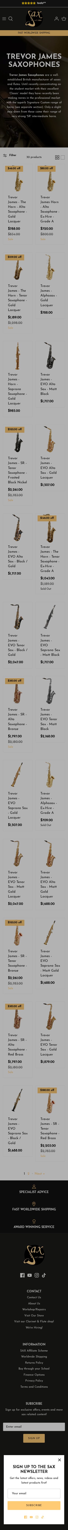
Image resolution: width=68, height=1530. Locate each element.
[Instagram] (37, 1517)
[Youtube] (31, 1517)
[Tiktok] (42, 1517)
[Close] (59, 1460)
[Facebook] (25, 1517)
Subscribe (34, 1505)
